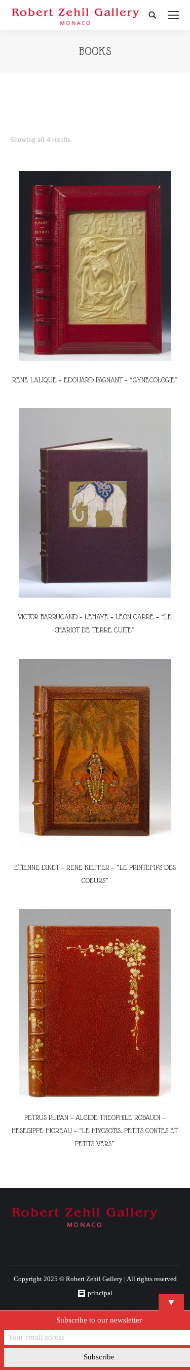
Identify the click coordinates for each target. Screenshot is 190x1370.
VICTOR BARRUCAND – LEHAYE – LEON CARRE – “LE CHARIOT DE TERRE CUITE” (95, 623)
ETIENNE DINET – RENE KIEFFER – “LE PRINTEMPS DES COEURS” (95, 874)
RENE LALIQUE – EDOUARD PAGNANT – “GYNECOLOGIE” (95, 380)
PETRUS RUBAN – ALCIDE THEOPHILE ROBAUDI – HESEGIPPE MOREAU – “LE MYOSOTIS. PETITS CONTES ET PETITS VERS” (95, 1130)
